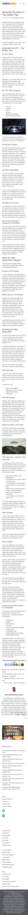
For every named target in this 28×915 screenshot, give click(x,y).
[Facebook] (5, 664)
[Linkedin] (14, 664)
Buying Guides (6, 884)
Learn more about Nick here (18, 712)
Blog (5, 669)
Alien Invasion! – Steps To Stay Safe (14, 683)
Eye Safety (5, 838)
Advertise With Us (7, 799)
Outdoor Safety (14, 669)
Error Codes (5, 876)
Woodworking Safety (8, 864)
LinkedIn (17, 714)
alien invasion (18, 674)
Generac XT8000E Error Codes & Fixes (13, 763)
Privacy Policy (6, 804)
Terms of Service (7, 806)
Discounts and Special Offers (10, 886)
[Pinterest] (17, 664)
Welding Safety (6, 862)
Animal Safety (6, 830)
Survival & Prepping (7, 855)
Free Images (5, 879)
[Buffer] (22, 664)
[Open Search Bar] (20, 3)
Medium (23, 714)
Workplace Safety (7, 867)
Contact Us (5, 801)
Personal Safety (6, 850)
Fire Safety (5, 840)
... (25, 717)
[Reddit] (11, 664)
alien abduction (8, 674)
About (4, 796)
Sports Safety (6, 852)
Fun (8, 669)
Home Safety (6, 842)
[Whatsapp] (19, 664)
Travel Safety (6, 857)
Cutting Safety (6, 835)
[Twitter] (8, 664)
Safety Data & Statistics (9, 881)
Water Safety (6, 859)
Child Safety (5, 833)
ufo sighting (12, 676)
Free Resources (6, 874)
